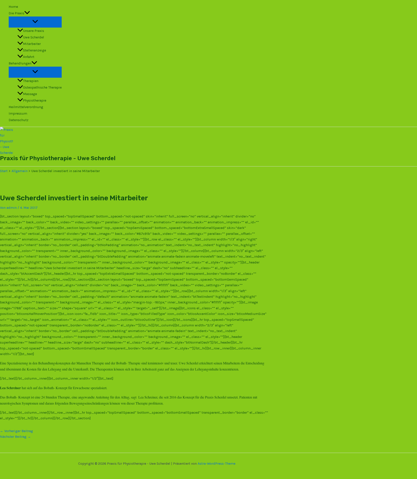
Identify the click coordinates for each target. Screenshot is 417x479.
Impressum (18, 113)
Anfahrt (28, 57)
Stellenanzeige (34, 50)
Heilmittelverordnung (26, 107)
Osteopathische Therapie (42, 87)
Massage (30, 94)
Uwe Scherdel (33, 37)
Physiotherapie (34, 100)
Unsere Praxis (33, 31)
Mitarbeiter (32, 44)
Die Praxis (16, 13)
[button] (27, 13)
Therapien (30, 81)
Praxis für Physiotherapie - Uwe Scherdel (58, 158)
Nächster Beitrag (15, 437)
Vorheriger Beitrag (16, 431)
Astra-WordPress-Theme (216, 463)
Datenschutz (18, 120)
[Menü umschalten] (35, 21)
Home (13, 7)
